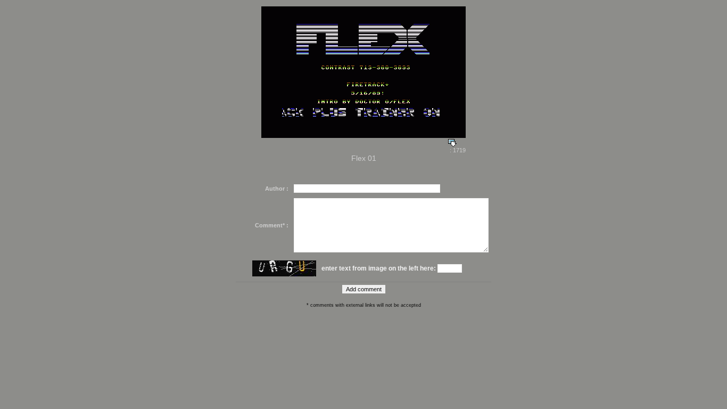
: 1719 (457, 150)
